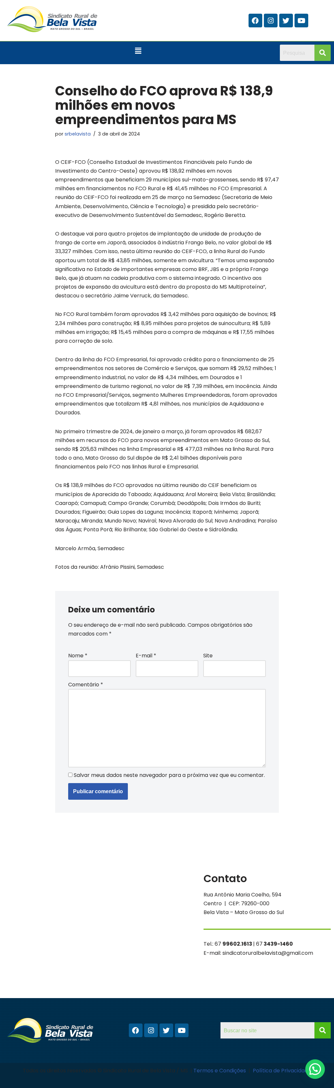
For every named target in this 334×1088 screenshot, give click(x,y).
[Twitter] (286, 20)
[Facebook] (255, 20)
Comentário (85, 684)
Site (208, 655)
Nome (77, 655)
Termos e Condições (220, 1070)
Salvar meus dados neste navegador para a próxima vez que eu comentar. (169, 775)
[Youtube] (301, 20)
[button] (138, 51)
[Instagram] (271, 20)
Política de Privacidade (282, 1070)
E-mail (146, 655)
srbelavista (78, 134)
